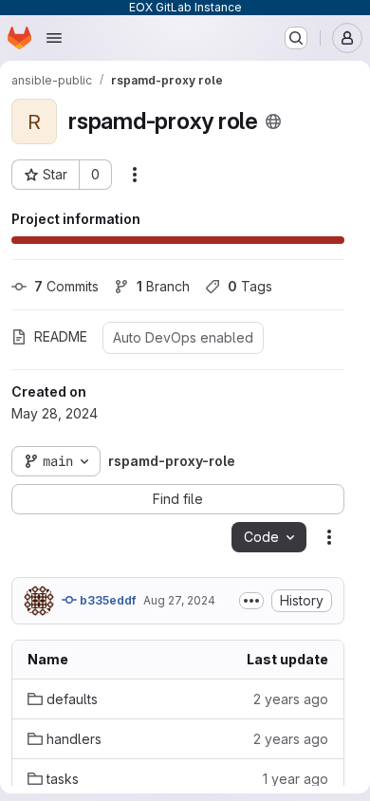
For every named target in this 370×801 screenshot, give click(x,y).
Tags (250, 286)
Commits (66, 286)
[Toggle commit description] (251, 600)
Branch (163, 286)
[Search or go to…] (296, 38)
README (60, 336)
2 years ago (290, 699)
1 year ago (295, 779)
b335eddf (106, 600)
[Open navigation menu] (54, 38)
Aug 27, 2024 (179, 600)
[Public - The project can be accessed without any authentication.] (273, 121)
